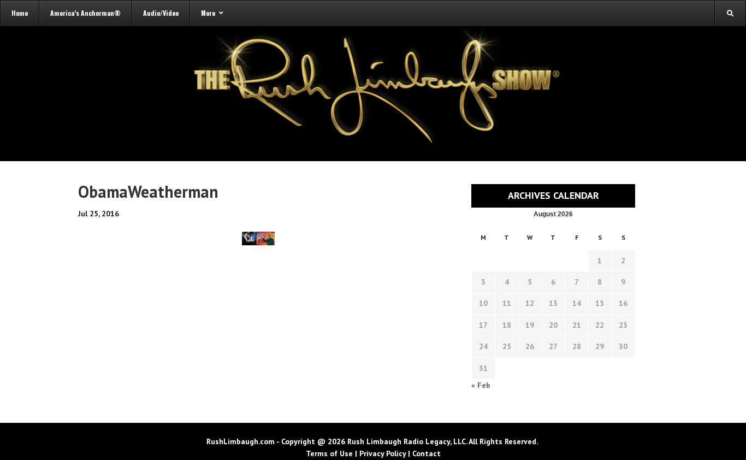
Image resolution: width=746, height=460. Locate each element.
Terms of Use (329, 453)
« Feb (480, 385)
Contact (426, 453)
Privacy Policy (382, 453)
